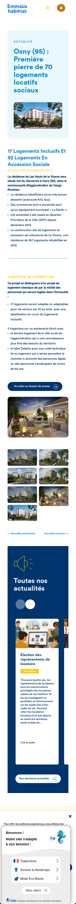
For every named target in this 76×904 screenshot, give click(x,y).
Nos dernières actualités (34, 778)
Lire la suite (27, 742)
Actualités (30, 671)
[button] (70, 816)
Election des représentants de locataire (35, 659)
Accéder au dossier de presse (32, 386)
